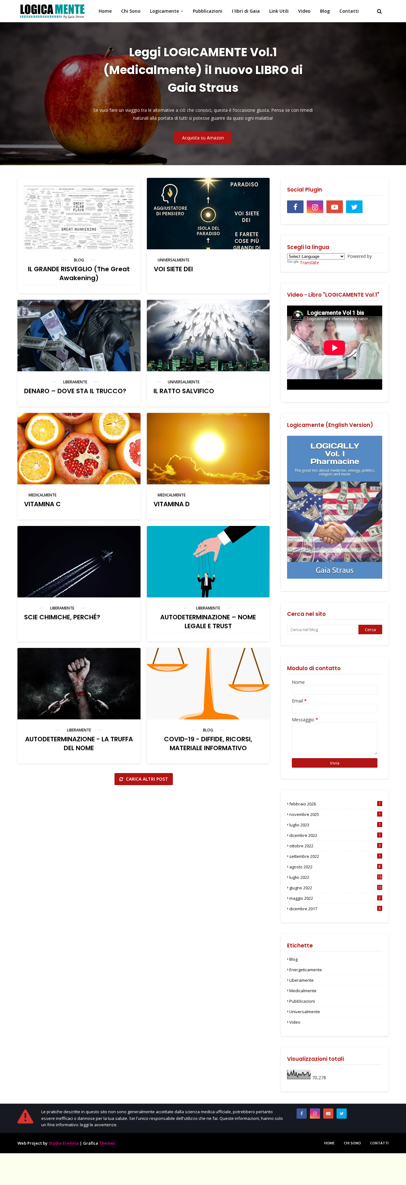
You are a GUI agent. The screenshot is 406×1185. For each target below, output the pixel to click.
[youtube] (334, 206)
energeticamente (305, 970)
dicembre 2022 (335, 835)
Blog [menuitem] (325, 11)
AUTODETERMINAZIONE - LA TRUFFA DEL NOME (79, 743)
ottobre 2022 (335, 846)
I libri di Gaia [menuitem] (246, 11)
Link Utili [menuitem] (279, 11)
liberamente (75, 382)
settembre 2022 (335, 856)
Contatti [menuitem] (349, 11)
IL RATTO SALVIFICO (184, 391)
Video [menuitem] (304, 11)
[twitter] (354, 206)
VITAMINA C (42, 504)
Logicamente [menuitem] (164, 11)
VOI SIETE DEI (173, 269)
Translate (309, 262)
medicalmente (42, 495)
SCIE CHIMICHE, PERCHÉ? (62, 617)
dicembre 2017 (335, 909)
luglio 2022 (335, 877)
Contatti (379, 1143)
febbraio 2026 (335, 804)
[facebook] (295, 206)
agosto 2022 (335, 867)
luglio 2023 (335, 825)
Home (329, 1143)
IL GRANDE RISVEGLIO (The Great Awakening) (79, 273)
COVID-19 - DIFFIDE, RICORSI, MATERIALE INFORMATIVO (208, 743)
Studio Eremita (64, 1143)
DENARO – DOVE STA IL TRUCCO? (75, 391)
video (294, 1022)
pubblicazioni (302, 1001)
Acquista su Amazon (203, 138)
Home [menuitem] (105, 11)
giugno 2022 (335, 888)
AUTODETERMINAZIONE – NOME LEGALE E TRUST (208, 621)
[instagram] (315, 206)
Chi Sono (352, 1143)
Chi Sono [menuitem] (131, 11)
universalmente (173, 260)
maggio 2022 (335, 898)
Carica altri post (146, 779)
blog (79, 260)
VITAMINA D (172, 504)
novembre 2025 (335, 814)
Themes (107, 1143)
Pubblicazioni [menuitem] (207, 11)
